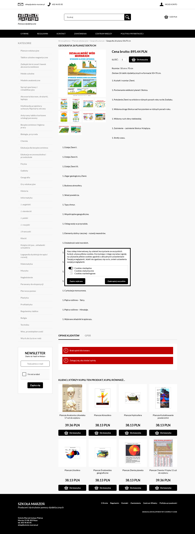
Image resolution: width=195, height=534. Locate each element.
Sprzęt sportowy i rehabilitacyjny (29, 88)
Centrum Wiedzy (103, 33)
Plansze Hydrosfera (133, 415)
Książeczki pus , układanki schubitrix (33, 246)
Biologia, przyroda (29, 134)
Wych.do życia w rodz (31, 338)
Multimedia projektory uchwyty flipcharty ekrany (33, 107)
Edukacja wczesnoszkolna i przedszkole (33, 155)
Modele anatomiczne (30, 80)
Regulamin (42, 33)
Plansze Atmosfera (102, 415)
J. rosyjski (25, 224)
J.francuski (26, 231)
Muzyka (24, 270)
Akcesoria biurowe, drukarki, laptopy (34, 97)
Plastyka (25, 297)
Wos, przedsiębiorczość (32, 331)
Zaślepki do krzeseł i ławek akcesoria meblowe (33, 65)
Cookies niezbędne (83, 268)
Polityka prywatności (132, 33)
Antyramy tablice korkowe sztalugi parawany (33, 116)
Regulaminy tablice (29, 311)
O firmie (25, 33)
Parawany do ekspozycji (32, 284)
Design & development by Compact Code (159, 512)
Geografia (25, 177)
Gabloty (24, 170)
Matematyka (27, 264)
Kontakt (61, 33)
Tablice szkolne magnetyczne (34, 57)
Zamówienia (80, 33)
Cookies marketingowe (84, 273)
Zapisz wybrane (76, 281)
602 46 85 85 (57, 4)
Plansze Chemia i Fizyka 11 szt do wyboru (163, 471)
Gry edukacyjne (28, 184)
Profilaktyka (26, 304)
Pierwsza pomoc (28, 291)
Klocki (24, 238)
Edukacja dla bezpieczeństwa (34, 147)
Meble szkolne (27, 73)
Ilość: (115, 59)
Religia (24, 318)
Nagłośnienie (27, 277)
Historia (24, 191)
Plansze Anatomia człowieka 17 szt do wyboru (72, 416)
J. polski (24, 218)
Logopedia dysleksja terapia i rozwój (34, 255)
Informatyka (26, 197)
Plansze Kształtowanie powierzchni (163, 416)
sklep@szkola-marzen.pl (35, 4)
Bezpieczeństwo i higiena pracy (32, 126)
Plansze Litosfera (72, 470)
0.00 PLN (173, 17)
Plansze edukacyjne (30, 50)
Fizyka (24, 164)
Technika (25, 324)
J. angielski (26, 204)
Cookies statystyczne (84, 270)
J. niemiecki (26, 211)
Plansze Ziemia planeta (132, 470)
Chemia (24, 141)
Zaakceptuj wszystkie (116, 281)
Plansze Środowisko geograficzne (102, 471)
